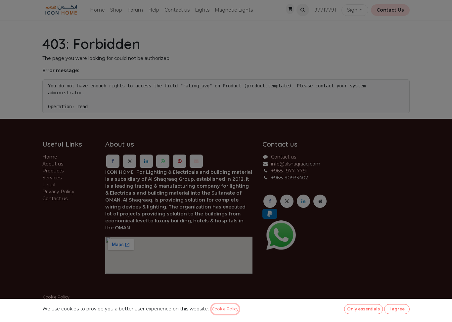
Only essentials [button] (363, 308)
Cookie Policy (225, 308)
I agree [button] (397, 308)
